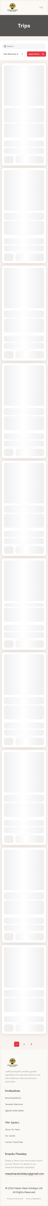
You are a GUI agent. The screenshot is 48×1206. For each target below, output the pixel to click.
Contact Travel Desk (14, 1142)
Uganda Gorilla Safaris (14, 1110)
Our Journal (10, 1136)
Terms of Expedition (33, 1199)
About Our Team (12, 1129)
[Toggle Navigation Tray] (40, 7)
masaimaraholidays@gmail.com (24, 1173)
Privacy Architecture (15, 1199)
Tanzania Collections (14, 1104)
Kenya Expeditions (13, 1098)
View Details (24, 150)
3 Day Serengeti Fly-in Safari (21, 605)
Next (31, 1044)
